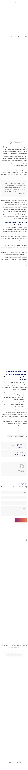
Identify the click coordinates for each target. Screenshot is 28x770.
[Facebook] (20, 652)
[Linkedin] (10, 652)
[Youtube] (7, 652)
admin (21, 141)
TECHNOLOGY (19, 142)
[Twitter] (17, 652)
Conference (21, 436)
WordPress (10, 436)
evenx (15, 436)
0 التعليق (12, 142)
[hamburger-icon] (2, 2)
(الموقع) (19, 470)
